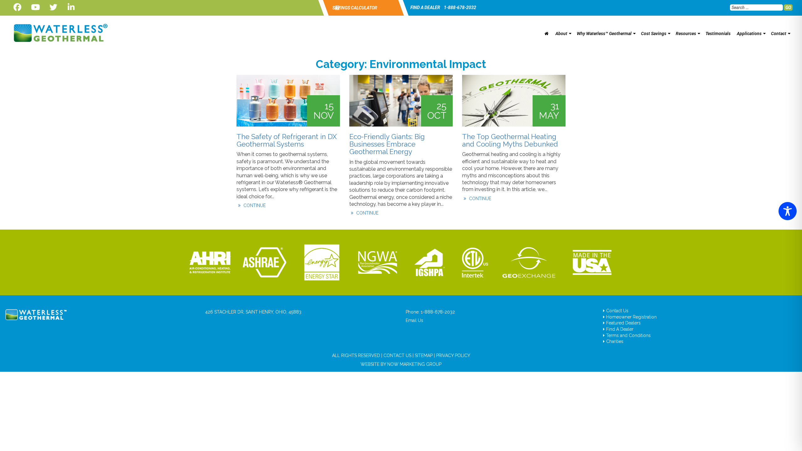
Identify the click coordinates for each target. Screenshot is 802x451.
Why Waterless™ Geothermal (604, 33)
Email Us (414, 320)
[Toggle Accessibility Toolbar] (787, 211)
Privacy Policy (453, 355)
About (561, 33)
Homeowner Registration (631, 316)
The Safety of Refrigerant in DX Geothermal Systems (287, 140)
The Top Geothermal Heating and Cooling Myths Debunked (510, 140)
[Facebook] (17, 7)
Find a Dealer (425, 7)
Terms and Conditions (628, 335)
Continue (254, 205)
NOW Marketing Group (414, 364)
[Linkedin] (71, 7)
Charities (614, 341)
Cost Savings (653, 33)
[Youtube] (35, 7)
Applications (749, 33)
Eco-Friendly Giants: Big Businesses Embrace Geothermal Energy (387, 144)
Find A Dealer (619, 329)
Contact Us (617, 310)
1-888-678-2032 (460, 7)
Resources (686, 33)
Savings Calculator (354, 7)
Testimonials (718, 33)
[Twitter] (53, 7)
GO (788, 7)
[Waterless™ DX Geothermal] (58, 33)
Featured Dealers (623, 322)
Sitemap (424, 355)
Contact (778, 33)
